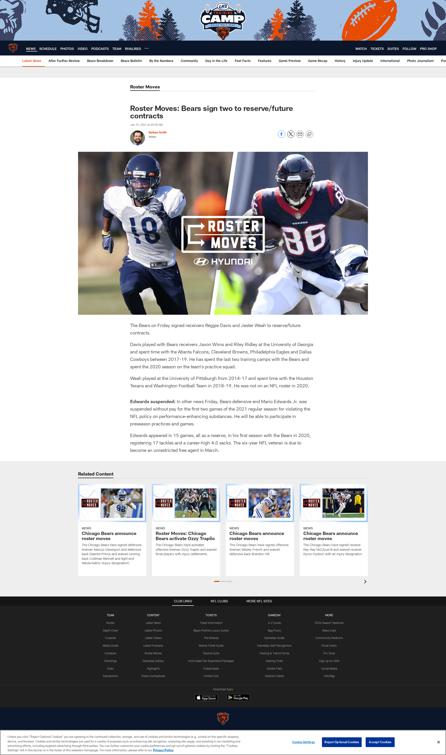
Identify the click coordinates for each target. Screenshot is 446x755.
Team (110, 615)
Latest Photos (153, 630)
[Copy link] (309, 134)
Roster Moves (153, 653)
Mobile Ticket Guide (211, 645)
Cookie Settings (303, 742)
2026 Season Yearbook (329, 622)
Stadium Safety (274, 675)
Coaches (110, 637)
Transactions (110, 675)
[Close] (438, 742)
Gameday (274, 615)
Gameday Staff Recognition (274, 645)
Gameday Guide (274, 637)
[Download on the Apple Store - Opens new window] (206, 698)
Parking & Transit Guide (274, 653)
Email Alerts (329, 645)
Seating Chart (274, 660)
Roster (110, 622)
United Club (211, 675)
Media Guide (110, 645)
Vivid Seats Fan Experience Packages (211, 660)
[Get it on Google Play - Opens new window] (238, 700)
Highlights (153, 668)
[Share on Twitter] (291, 137)
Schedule (110, 653)
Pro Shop (329, 653)
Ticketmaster (211, 668)
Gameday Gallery (153, 660)
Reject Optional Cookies (342, 742)
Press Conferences (153, 675)
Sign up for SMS (329, 660)
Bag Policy (274, 630)
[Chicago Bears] (223, 719)
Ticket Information (211, 622)
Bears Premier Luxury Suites (211, 630)
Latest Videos (153, 637)
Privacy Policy (163, 750)
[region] (223, 742)
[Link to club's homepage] (13, 48)
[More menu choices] (146, 48)
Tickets (211, 615)
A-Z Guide (274, 622)
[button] (217, 581)
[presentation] (366, 582)
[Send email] (300, 137)
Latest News (153, 622)
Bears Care (329, 630)
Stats (110, 668)
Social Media (329, 668)
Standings (110, 660)
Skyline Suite (211, 653)
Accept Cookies (380, 742)
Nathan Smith (158, 132)
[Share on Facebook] (281, 137)
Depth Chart (110, 630)
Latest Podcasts (153, 645)
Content (153, 615)
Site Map (329, 675)
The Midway (211, 637)
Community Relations (329, 637)
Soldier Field (274, 668)
